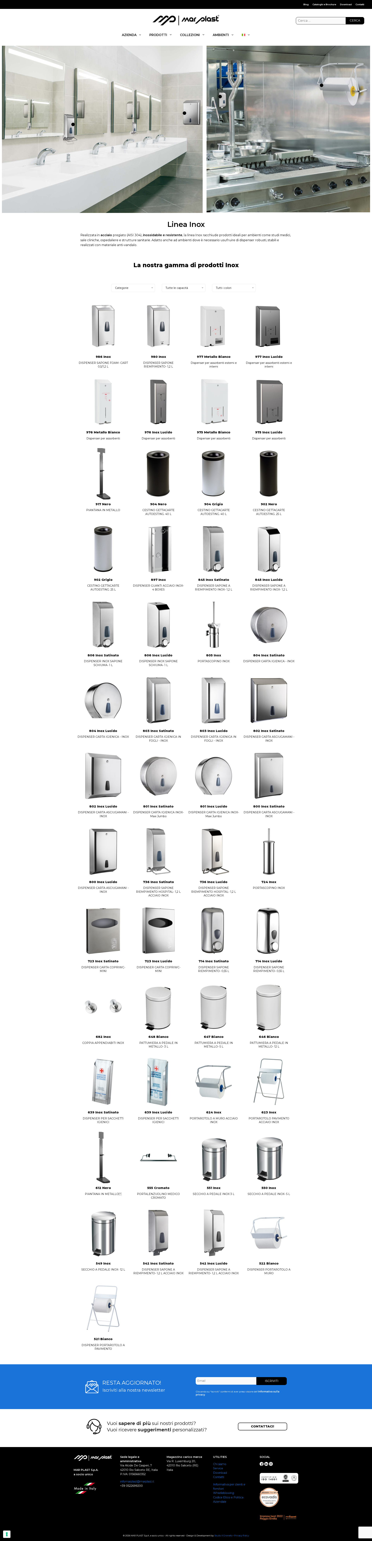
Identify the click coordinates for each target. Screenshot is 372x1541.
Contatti (360, 4)
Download (346, 4)
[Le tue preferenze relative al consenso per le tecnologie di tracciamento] (6, 1534)
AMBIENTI (221, 35)
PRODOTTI (158, 35)
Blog (306, 4)
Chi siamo (219, 1464)
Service (218, 1468)
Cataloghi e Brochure (324, 4)
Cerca (355, 20)
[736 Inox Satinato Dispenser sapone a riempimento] (72, 124)
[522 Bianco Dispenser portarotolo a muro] (321, 85)
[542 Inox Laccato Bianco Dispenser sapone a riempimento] (220, 96)
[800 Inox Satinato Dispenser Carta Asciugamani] (184, 113)
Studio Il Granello (223, 1535)
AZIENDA (129, 35)
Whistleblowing (223, 1493)
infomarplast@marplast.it (137, 1481)
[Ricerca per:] (330, 20)
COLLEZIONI (190, 35)
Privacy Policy (241, 1535)
